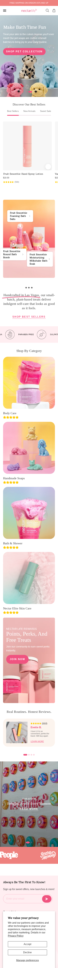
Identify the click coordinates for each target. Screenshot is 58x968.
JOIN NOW (17, 659)
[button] (47, 11)
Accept (27, 944)
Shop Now (14, 56)
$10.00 (6, 178)
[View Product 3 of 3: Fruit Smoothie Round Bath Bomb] (13, 244)
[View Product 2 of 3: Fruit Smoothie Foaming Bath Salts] (20, 226)
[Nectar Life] (29, 10)
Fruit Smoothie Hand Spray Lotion (23, 174)
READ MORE (29, 809)
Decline (27, 952)
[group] (29, 3)
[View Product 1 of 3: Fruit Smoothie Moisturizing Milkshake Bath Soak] (39, 247)
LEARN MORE (37, 741)
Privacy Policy (16, 935)
